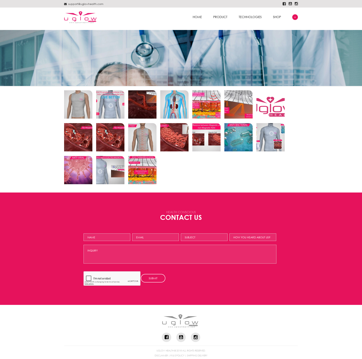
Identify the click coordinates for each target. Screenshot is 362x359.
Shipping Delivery (197, 355)
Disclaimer (161, 355)
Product (220, 17)
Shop (277, 17)
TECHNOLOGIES (250, 17)
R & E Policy (177, 355)
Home (197, 17)
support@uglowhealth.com (85, 4)
